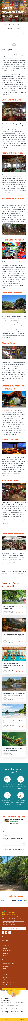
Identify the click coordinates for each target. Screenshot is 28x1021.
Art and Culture (18, 25)
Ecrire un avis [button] (14, 826)
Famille (5, 953)
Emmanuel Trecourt (8, 832)
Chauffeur (6, 945)
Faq (4, 968)
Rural (5, 955)
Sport (5, 948)
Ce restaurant (6, 410)
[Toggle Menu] (24, 1)
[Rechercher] (24, 34)
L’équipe (6, 977)
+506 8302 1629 (9, 923)
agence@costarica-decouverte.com (13, 921)
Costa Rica (8, 25)
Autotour (6, 940)
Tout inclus (6, 943)
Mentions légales (8, 982)
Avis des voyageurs (14, 28)
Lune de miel (7, 950)
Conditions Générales (10, 985)
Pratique (6, 966)
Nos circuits (5, 937)
